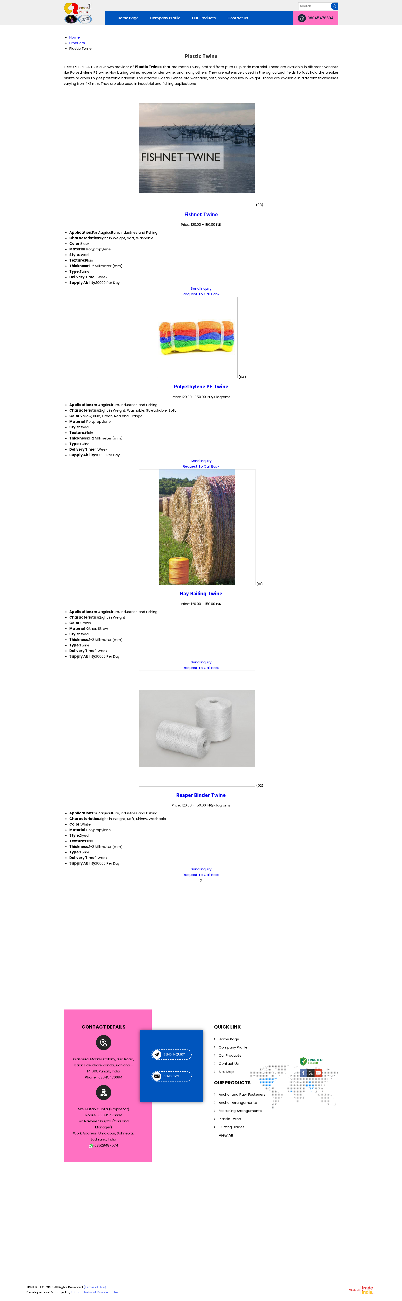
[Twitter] (311, 1076)
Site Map (226, 1071)
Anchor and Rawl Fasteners (242, 1094)
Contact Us (238, 18)
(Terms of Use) (95, 1287)
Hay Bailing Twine (201, 594)
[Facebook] (303, 1076)
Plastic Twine (230, 1118)
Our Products (204, 18)
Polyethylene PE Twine (201, 387)
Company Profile (165, 18)
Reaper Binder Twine (201, 795)
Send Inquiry (201, 288)
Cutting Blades (232, 1126)
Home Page (128, 18)
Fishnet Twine (201, 215)
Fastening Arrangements (240, 1110)
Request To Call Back (201, 294)
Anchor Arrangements (238, 1102)
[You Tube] (318, 1076)
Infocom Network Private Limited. (95, 1292)
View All (226, 1135)
